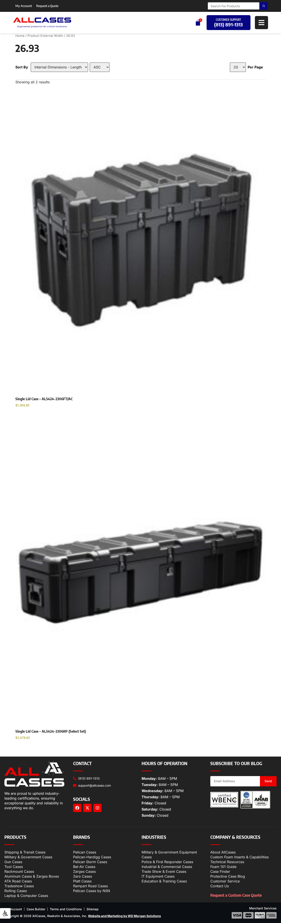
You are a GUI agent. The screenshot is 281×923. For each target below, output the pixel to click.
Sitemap (92, 909)
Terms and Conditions (66, 909)
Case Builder (36, 909)
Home (20, 36)
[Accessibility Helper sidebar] (5, 913)
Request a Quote (47, 6)
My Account (23, 6)
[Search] (263, 6)
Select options (31, 416)
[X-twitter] (87, 808)
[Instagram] (97, 808)
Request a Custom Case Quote (236, 895)
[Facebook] (77, 808)
